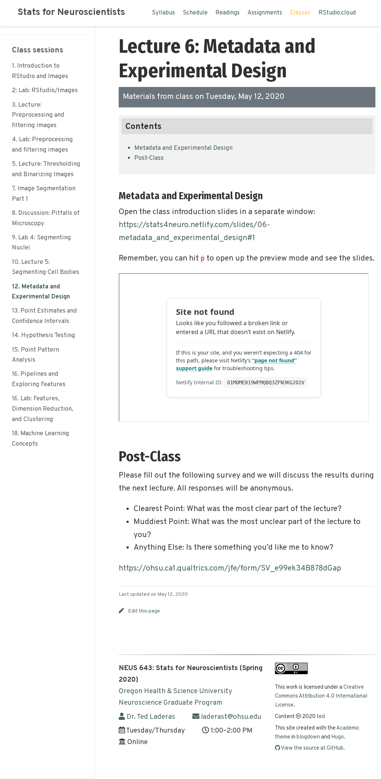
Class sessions (37, 50)
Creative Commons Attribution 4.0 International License (321, 696)
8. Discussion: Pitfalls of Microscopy (46, 218)
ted (321, 716)
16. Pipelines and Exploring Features (38, 379)
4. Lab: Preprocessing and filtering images (42, 145)
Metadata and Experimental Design (183, 148)
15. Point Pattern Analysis (35, 355)
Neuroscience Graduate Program (170, 702)
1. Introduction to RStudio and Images (40, 71)
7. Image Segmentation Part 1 (44, 194)
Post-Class (149, 158)
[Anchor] (267, 195)
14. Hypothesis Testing (43, 335)
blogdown (308, 737)
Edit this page (144, 611)
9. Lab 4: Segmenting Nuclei (41, 243)
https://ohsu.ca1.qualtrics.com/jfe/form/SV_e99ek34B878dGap (230, 568)
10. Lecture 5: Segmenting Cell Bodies (45, 267)
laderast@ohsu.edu (230, 716)
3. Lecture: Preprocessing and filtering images (38, 115)
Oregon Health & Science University (175, 691)
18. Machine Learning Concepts (40, 439)
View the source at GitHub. (312, 748)
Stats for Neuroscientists (71, 13)
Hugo (337, 737)
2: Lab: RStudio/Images (45, 90)
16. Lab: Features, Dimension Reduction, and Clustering (42, 409)
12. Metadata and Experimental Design (41, 292)
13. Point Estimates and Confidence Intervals (44, 316)
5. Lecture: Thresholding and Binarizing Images (46, 169)
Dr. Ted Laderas (150, 716)
